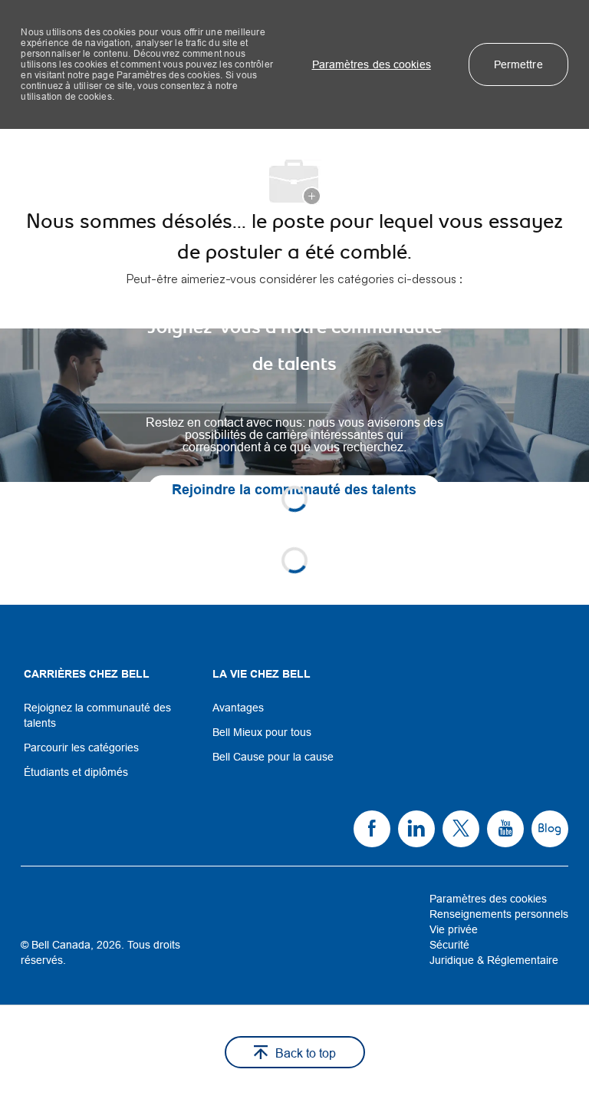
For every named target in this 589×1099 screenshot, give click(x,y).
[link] (294, 405)
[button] (371, 64)
